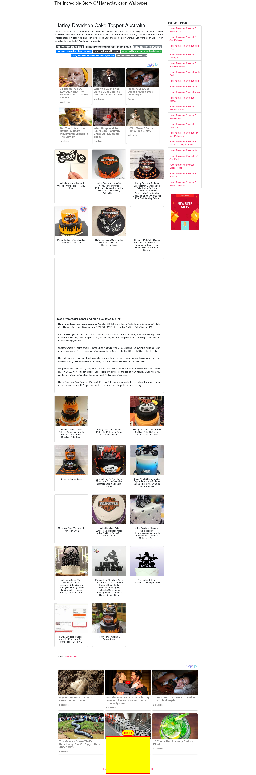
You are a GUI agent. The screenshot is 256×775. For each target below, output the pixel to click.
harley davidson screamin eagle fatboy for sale (92, 55)
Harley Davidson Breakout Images (181, 99)
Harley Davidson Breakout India (184, 80)
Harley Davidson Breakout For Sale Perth (183, 157)
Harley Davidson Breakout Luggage (181, 56)
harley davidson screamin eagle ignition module (108, 46)
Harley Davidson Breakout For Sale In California (183, 184)
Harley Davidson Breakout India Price (184, 47)
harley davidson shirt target (106, 51)
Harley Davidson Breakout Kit (183, 86)
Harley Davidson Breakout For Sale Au (183, 175)
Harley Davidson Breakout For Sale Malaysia (183, 38)
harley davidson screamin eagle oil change (141, 51)
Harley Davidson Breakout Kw (183, 150)
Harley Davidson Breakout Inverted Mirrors (181, 108)
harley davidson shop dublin (70, 46)
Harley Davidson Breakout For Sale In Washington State (183, 143)
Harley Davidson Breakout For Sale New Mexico (183, 65)
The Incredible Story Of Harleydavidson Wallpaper (100, 3)
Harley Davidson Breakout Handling (181, 125)
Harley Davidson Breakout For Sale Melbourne (183, 134)
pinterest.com (71, 656)
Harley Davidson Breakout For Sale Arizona (183, 30)
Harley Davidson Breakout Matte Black (184, 74)
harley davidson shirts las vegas (132, 55)
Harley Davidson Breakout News (184, 92)
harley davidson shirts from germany (74, 51)
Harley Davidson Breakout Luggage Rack (181, 166)
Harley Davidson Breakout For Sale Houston (183, 117)
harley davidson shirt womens (147, 46)
